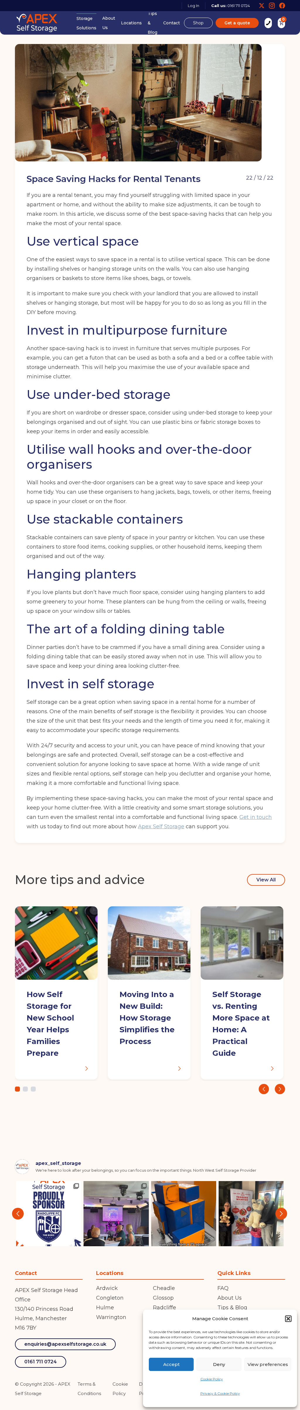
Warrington (111, 1317)
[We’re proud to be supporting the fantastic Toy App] (251, 1213)
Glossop (163, 1298)
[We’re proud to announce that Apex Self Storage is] (48, 1213)
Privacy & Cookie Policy (220, 1393)
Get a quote (237, 23)
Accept (171, 1364)
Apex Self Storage (161, 826)
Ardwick (107, 1288)
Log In (193, 5)
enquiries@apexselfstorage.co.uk (65, 1344)
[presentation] (264, 1089)
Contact (171, 23)
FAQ (223, 1288)
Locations (131, 23)
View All (266, 880)
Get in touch (255, 817)
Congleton (110, 1298)
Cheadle (164, 1288)
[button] (288, 1319)
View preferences (268, 1364)
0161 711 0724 (238, 5)
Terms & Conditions (89, 1388)
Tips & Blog (152, 23)
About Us (108, 23)
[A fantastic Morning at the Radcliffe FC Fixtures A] (116, 1213)
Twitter (262, 6)
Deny (219, 1364)
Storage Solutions (86, 23)
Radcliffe (164, 1307)
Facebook (282, 6)
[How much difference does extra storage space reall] (183, 1213)
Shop (198, 23)
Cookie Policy (211, 1379)
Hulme (105, 1307)
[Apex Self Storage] (37, 23)
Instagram (272, 6)
